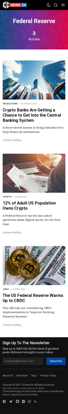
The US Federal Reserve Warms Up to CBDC (33, 298)
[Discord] (17, 401)
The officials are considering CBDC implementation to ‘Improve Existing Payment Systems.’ (28, 312)
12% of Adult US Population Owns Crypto (29, 206)
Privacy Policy (48, 375)
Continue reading (12, 140)
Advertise (22, 375)
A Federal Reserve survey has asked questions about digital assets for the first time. (32, 220)
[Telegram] (23, 401)
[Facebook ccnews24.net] (4, 401)
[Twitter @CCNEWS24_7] (11, 401)
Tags (34, 375)
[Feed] (35, 401)
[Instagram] (29, 401)
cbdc (6, 289)
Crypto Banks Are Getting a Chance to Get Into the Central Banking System (32, 115)
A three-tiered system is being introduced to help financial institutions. (33, 130)
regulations (10, 103)
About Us (8, 375)
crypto (7, 197)
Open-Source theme (11, 388)
